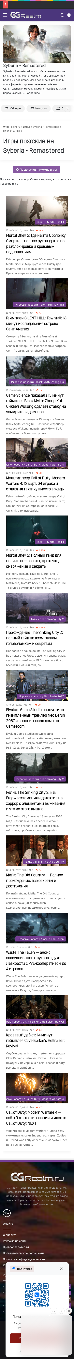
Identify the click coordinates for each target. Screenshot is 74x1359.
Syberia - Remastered (24, 65)
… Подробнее (31, 92)
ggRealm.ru (13, 126)
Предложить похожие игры (38, 169)
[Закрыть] (61, 1269)
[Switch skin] (62, 16)
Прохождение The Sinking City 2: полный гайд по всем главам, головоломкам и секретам (34, 638)
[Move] (53, 1311)
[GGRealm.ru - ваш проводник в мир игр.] (25, 14)
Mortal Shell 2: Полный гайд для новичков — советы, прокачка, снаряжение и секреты (33, 561)
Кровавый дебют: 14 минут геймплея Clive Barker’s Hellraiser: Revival (35, 1040)
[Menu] (5, 16)
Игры (26, 126)
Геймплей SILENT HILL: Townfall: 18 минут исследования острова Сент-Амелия (36, 323)
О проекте (9, 1234)
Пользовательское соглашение (23, 1253)
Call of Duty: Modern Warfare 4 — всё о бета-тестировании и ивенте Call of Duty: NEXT (36, 1118)
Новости (41, 108)
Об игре (15, 108)
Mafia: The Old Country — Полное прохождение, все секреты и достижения (34, 880)
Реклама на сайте (15, 1241)
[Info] (62, 1311)
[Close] (69, 1311)
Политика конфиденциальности (24, 1259)
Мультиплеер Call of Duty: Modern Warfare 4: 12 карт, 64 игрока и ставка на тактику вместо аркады (35, 483)
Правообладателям (16, 1247)
